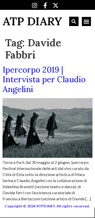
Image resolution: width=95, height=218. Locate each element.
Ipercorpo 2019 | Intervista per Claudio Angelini (44, 79)
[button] (74, 21)
